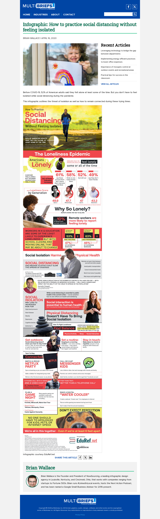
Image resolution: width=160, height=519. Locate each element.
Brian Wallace (31, 38)
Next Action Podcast (121, 483)
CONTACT (69, 14)
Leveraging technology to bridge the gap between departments (118, 52)
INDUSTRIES (41, 14)
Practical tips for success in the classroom (114, 76)
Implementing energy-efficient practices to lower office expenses (118, 60)
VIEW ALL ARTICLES (110, 84)
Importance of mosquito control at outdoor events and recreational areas (117, 68)
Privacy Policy (80, 515)
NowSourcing (93, 476)
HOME (26, 14)
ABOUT (55, 14)
